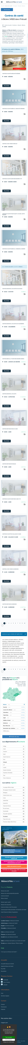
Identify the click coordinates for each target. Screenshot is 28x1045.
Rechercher (7, 9)
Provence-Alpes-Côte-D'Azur (13, 821)
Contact (3, 1004)
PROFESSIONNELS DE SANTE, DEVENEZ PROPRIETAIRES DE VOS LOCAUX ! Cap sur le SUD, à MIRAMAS (12, 851)
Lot (13, 764)
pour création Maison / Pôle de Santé (12, 943)
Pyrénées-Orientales (13, 772)
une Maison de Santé (7, 932)
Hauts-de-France (13, 805)
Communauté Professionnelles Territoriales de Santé (13, 909)
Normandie (13, 811)
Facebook (5, 979)
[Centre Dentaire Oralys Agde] (14, 418)
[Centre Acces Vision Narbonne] (14, 558)
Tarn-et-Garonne (13, 778)
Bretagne (13, 792)
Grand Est (13, 803)
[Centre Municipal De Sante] (14, 383)
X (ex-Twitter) (6, 982)
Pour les (7, 887)
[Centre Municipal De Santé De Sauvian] (14, 277)
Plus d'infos (6, 85)
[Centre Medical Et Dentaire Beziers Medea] (14, 348)
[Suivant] (2, 625)
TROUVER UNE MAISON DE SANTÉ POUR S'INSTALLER (14, 858)
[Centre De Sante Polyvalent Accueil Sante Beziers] (14, 203)
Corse (13, 798)
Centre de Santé (5, 895)
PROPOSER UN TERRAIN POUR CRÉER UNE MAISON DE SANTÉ (14, 870)
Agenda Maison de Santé (7, 966)
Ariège (13, 746)
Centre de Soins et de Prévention (9, 907)
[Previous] (2, 623)
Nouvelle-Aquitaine (13, 813)
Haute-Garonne (13, 756)
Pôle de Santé (4, 898)
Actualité (4, 960)
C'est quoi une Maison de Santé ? (9, 951)
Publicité (3, 1009)
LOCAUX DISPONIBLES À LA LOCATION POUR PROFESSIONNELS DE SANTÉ (14, 862)
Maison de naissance (6, 904)
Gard (13, 754)
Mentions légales (5, 995)
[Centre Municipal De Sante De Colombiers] (14, 312)
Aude (13, 749)
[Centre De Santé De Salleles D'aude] (14, 523)
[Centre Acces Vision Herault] (14, 132)
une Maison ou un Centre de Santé (13, 940)
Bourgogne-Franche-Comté (13, 790)
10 (24, 623)
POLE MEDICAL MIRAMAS (7, 828)
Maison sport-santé (5, 902)
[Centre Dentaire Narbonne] (14, 593)
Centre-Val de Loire (13, 795)
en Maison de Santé (10, 920)
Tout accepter (8, 1037)
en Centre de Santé (7, 925)
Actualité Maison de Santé (7, 963)
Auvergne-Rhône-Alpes (13, 787)
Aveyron (13, 751)
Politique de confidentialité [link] (8, 1042)
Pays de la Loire (13, 819)
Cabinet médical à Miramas (9, 846)
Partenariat (4, 1007)
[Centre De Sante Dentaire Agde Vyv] (14, 488)
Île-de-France (13, 808)
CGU (2, 993)
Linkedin (5, 984)
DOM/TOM (13, 800)
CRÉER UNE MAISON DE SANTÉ (14, 866)
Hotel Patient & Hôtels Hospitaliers (9, 912)
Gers (13, 759)
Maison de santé (5, 891)
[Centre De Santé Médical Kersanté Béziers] (14, 97)
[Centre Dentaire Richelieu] (14, 453)
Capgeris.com (4, 1022)
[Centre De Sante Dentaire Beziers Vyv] (14, 168)
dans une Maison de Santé (9, 937)
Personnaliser (8, 1039)
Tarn (13, 775)
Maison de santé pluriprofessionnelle (10, 893)
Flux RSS (3, 968)
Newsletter (3, 971)
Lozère (13, 767)
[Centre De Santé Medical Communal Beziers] (14, 238)
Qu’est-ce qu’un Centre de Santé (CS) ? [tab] (12, 634)
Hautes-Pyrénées (13, 770)
